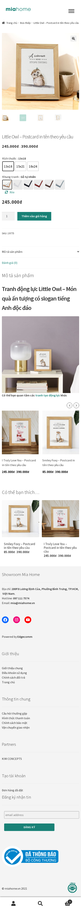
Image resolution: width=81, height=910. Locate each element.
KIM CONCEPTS (12, 759)
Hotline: (15, 598)
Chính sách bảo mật (14, 723)
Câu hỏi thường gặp (14, 713)
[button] (73, 39)
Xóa (12, 192)
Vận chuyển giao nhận (16, 727)
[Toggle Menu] (71, 11)
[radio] (8, 166)
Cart (62, 900)
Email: (18, 603)
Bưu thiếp (25, 23)
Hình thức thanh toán (16, 718)
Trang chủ (11, 23)
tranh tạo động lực (48, 395)
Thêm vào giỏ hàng (34, 216)
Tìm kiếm (40, 903)
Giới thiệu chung (12, 668)
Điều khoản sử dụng (14, 673)
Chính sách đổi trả (13, 677)
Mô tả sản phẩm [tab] (12, 252)
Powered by (17, 636)
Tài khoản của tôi (13, 903)
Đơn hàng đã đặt (12, 790)
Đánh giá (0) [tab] (9, 263)
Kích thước (9, 158)
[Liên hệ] (72, 887)
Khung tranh (10, 177)
